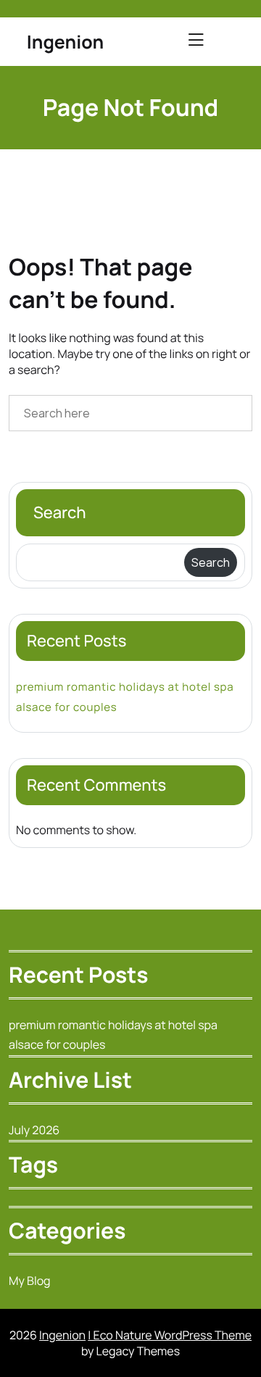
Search (59, 512)
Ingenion (65, 41)
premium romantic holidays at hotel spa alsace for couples (124, 696)
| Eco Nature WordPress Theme (170, 1335)
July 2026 (34, 1130)
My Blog (30, 1281)
